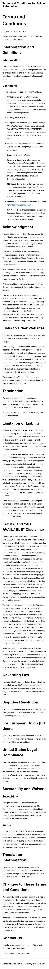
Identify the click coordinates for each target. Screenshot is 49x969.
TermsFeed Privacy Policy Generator (31, 963)
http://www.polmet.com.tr (21, 204)
